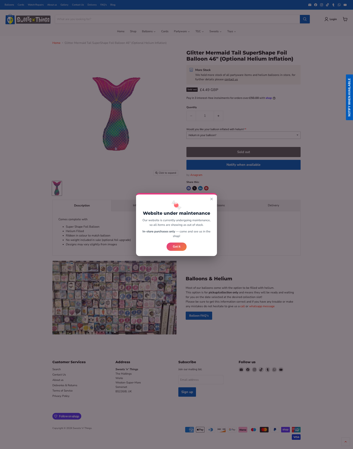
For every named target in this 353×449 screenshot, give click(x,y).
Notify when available (349, 97)
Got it (176, 247)
